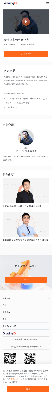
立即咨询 (26, 280)
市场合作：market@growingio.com (26, 347)
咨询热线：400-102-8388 (26, 339)
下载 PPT (27, 54)
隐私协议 (15, 379)
